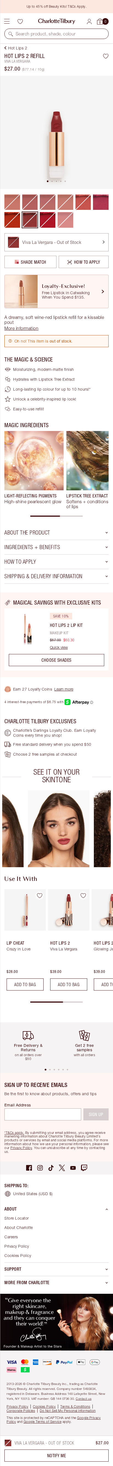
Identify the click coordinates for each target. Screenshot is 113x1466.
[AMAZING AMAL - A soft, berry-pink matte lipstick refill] (101, 202)
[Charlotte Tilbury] (56, 21)
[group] (34, 470)
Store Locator (16, 1218)
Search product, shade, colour (46, 33)
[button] (11, 34)
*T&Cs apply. (14, 1133)
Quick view (59, 647)
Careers (11, 1236)
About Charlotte (18, 1227)
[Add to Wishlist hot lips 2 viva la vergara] (83, 895)
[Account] (89, 21)
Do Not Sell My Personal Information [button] (68, 1411)
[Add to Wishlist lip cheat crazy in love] (39, 895)
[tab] (48, 181)
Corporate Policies (21, 1411)
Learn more (63, 689)
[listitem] (56, 132)
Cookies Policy (17, 1255)
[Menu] (7, 21)
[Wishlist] (20, 21)
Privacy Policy (21, 1148)
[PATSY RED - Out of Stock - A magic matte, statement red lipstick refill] (47, 220)
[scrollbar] (56, 516)
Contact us (83, 1398)
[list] (56, 132)
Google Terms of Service (43, 1422)
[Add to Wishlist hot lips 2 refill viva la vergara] (106, 56)
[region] (56, 634)
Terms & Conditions (75, 1406)
